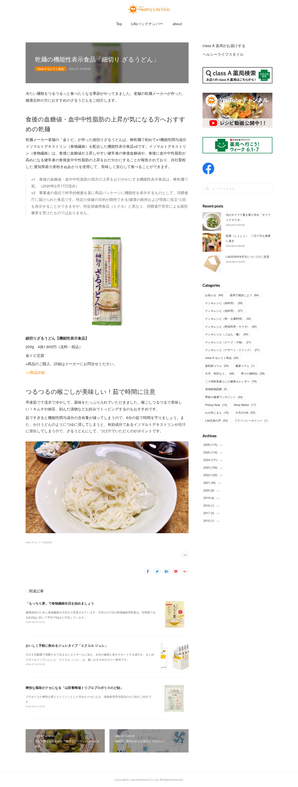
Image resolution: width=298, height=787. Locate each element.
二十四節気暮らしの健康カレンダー (231, 381)
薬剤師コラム (217, 366)
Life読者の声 (216, 420)
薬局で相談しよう (244, 295)
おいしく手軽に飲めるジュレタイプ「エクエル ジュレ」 (67, 645)
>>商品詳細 (35, 372)
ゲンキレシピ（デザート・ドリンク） (232, 350)
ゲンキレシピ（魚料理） (224, 311)
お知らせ (214, 295)
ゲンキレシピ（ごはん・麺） (226, 334)
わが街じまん (217, 412)
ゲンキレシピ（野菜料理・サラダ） (231, 326)
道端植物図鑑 (216, 389)
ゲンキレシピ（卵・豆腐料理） (228, 318)
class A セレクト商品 (50, 69)
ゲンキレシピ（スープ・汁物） (228, 342)
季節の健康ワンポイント (224, 397)
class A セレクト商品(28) (39, 542)
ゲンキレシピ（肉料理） (224, 303)
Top (119, 23)
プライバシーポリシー (251, 420)
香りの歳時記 (253, 373)
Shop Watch (245, 405)
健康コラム (245, 366)
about (177, 23)
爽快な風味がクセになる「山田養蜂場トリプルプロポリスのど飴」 (74, 687)
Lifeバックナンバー (147, 23)
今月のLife (245, 412)
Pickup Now (216, 405)
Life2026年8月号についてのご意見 (247, 256)
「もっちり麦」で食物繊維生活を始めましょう (60, 603)
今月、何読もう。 (219, 373)
